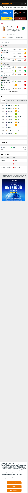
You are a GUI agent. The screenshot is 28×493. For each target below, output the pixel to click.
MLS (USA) (5, 45)
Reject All (14, 486)
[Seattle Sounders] (23, 30)
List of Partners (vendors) (7, 480)
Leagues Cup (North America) (9, 63)
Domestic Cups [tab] (10, 100)
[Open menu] (25, 4)
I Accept (14, 482)
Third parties (17, 472)
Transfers (11, 37)
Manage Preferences (13, 490)
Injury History (19, 37)
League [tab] (3, 100)
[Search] (22, 4)
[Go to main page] (7, 4)
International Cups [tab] (22, 100)
